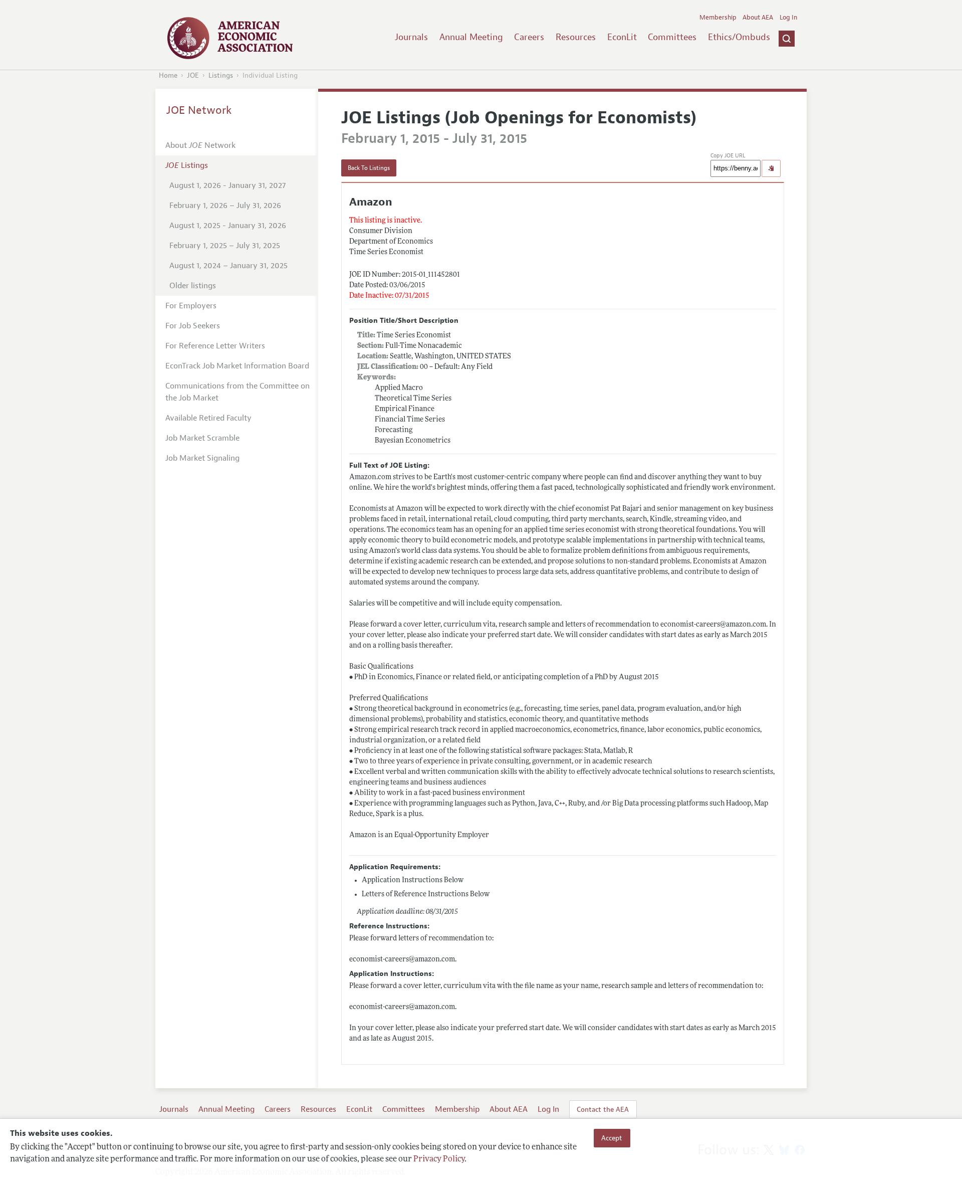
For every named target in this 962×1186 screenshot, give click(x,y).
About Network (200, 145)
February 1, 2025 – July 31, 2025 (224, 246)
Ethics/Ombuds (739, 37)
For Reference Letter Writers (215, 346)
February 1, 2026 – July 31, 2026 (225, 206)
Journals (411, 37)
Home (168, 75)
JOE (193, 75)
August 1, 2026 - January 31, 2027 (227, 185)
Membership (718, 18)
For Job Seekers (192, 326)
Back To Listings (369, 168)
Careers (529, 37)
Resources (576, 37)
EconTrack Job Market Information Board (237, 366)
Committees (672, 37)
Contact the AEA (603, 1109)
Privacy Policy (438, 1159)
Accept (611, 1137)
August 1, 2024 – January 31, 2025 (228, 266)
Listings (220, 75)
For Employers (190, 306)
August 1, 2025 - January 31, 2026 (227, 226)
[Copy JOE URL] (771, 168)
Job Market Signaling (202, 458)
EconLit (622, 37)
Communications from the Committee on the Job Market (237, 392)
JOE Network (199, 110)
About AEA (758, 18)
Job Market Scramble (202, 438)
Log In (788, 18)
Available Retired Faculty (208, 418)
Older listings (192, 286)
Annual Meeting (471, 37)
